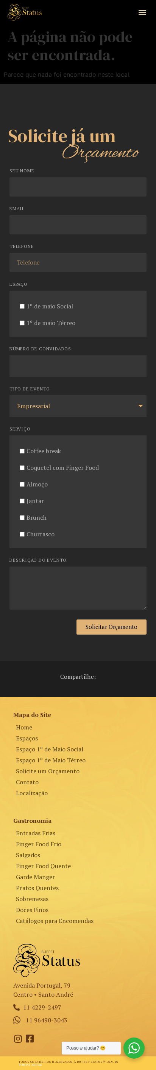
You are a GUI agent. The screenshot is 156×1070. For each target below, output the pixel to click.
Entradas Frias (35, 833)
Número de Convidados (40, 349)
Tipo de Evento (29, 389)
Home (24, 727)
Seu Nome (21, 171)
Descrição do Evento (38, 560)
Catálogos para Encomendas (55, 921)
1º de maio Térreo (51, 323)
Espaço (18, 284)
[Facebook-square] (29, 1038)
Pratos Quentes (37, 888)
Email (17, 208)
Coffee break (44, 451)
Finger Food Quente (43, 866)
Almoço (37, 484)
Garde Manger (35, 877)
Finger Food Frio (38, 844)
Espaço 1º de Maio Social (49, 749)
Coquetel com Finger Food (63, 467)
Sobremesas (32, 899)
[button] (142, 12)
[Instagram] (17, 1038)
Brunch (37, 517)
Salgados (28, 855)
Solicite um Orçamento (48, 771)
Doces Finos (32, 910)
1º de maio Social (50, 306)
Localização (32, 793)
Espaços (27, 738)
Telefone (21, 246)
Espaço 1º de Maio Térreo (51, 760)
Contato (27, 782)
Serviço (20, 429)
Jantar (35, 501)
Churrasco (41, 534)
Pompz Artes (30, 1065)
